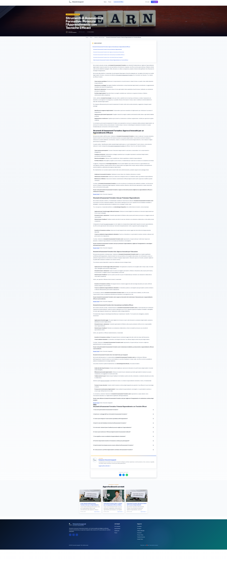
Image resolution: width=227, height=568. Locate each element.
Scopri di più (96, 194)
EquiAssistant (117, 528)
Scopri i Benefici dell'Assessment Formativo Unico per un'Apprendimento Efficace (89, 505)
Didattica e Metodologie (73, 14)
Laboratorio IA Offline (118, 1)
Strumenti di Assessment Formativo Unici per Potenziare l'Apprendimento (107, 49)
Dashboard (116, 530)
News (105, 1)
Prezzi (109, 1)
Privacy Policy (140, 534)
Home (87, 37)
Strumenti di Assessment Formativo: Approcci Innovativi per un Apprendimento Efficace (111, 46)
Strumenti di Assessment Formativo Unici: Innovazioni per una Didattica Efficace (108, 54)
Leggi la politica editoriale (104, 465)
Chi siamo (139, 528)
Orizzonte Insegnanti (72, 32)
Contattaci (139, 526)
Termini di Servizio (141, 537)
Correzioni (139, 532)
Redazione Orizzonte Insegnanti (107, 460)
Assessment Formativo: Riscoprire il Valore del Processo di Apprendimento (136, 504)
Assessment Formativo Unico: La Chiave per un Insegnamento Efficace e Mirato (113, 504)
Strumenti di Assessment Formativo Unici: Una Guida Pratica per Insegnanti (108, 57)
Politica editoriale (140, 530)
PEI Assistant (117, 526)
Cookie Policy (140, 539)
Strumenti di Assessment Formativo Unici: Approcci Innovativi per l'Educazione (108, 52)
